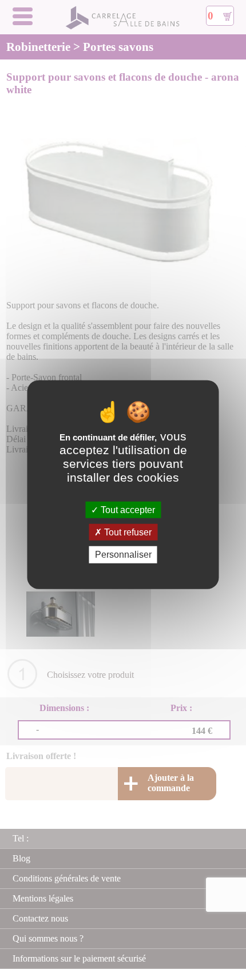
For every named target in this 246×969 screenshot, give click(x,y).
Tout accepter (126, 510)
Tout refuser (127, 532)
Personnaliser (123, 554)
